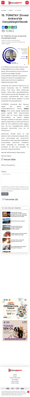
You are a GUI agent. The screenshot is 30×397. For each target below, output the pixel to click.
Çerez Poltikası (15, 381)
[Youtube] (22, 389)
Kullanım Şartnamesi (15, 377)
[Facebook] (7, 389)
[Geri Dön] (3, 2)
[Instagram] (17, 389)
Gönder (4, 194)
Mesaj (3, 172)
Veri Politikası (15, 379)
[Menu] (27, 2)
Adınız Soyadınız (8, 165)
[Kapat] (28, 392)
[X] (12, 389)
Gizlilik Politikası (15, 383)
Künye (15, 374)
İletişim (15, 376)
